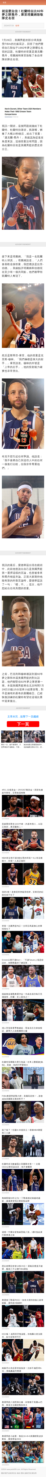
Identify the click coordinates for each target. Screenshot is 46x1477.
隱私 (22, 1473)
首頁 (4, 2)
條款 (18, 1473)
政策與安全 (12, 1473)
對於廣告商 (32, 1473)
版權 (26, 1473)
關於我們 (4, 1473)
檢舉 (17, 25)
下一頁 (23, 724)
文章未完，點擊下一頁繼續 (23, 716)
